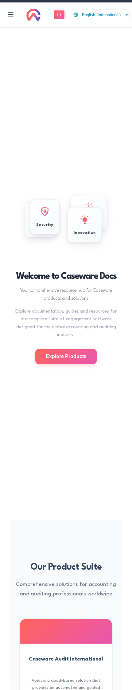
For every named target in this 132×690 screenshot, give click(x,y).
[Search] (59, 14)
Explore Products (66, 356)
